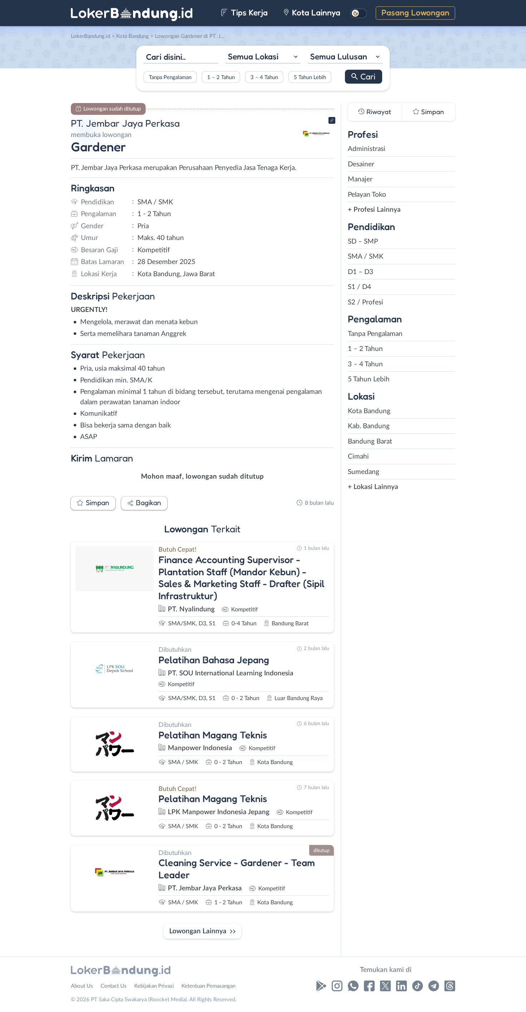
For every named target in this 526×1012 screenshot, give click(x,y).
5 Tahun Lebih (310, 77)
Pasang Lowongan (415, 12)
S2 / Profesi (365, 302)
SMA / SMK (366, 256)
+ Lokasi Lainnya (373, 487)
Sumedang (363, 472)
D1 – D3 (360, 272)
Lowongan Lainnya (198, 931)
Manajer (360, 179)
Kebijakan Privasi (154, 986)
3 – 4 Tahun (264, 77)
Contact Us (114, 986)
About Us (82, 986)
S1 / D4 (359, 287)
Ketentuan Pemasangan (208, 986)
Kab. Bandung (369, 426)
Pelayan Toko (367, 194)
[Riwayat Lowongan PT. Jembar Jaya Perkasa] (316, 146)
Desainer (361, 164)
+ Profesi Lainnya (374, 209)
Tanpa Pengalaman (170, 77)
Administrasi (366, 149)
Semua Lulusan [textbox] (338, 56)
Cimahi (358, 456)
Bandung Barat (370, 441)
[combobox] (262, 57)
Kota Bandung (369, 411)
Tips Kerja (248, 12)
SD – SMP (363, 241)
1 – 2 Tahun (221, 77)
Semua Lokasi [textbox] (253, 56)
